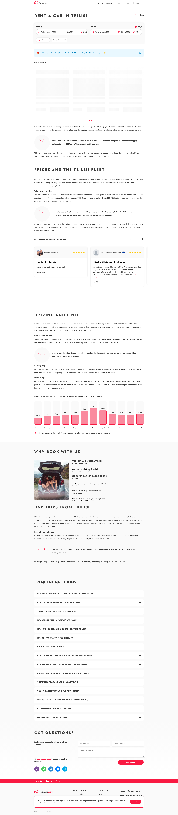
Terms (100, 3)
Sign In (139, 3)
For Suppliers (103, 790)
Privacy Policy (78, 794)
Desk (100, 794)
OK (135, 802)
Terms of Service (79, 790)
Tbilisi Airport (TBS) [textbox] (48, 32)
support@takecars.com (130, 791)
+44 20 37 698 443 (132, 795)
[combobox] (51, 32)
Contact (109, 3)
